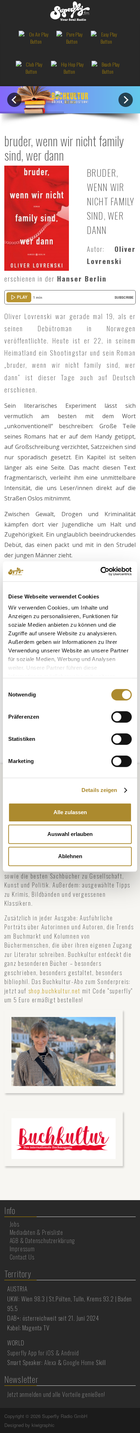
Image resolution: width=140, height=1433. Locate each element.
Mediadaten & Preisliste (36, 1232)
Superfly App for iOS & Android (43, 1352)
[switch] (121, 717)
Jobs (14, 1224)
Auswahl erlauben (70, 834)
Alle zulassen (70, 812)
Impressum (22, 1248)
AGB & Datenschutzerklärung (42, 1240)
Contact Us (22, 1257)
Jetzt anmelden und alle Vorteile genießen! (56, 1394)
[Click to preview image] (36, 217)
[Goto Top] (135, 1416)
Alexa (50, 1362)
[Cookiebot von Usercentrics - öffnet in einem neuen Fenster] (101, 571)
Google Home (78, 1362)
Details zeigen (99, 790)
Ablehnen (70, 856)
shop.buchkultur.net (54, 990)
